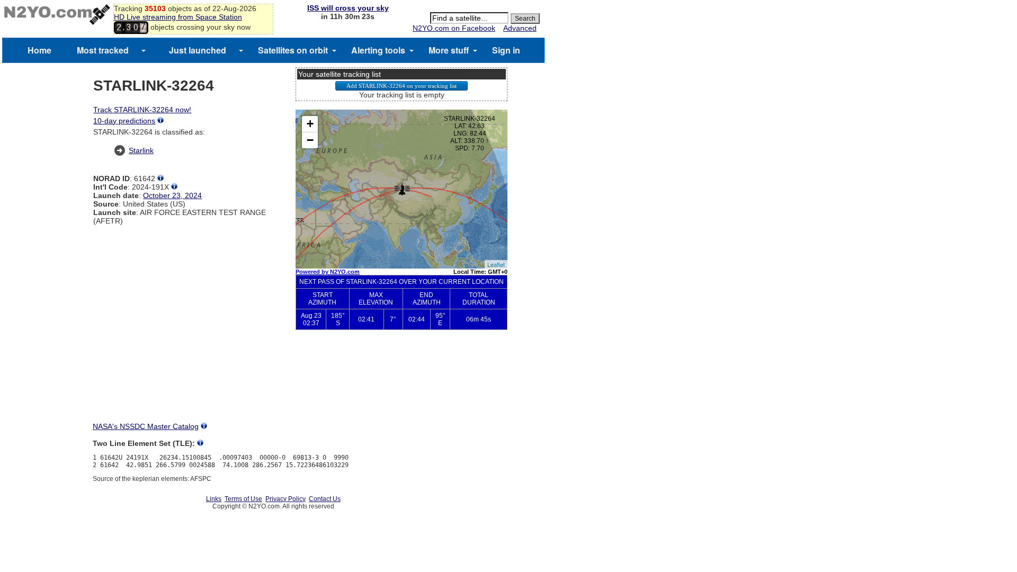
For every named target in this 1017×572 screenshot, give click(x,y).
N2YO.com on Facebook (454, 28)
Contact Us (325, 499)
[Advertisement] (401, 384)
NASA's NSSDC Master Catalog (146, 426)
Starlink (141, 150)
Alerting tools (378, 50)
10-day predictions (124, 121)
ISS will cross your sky (348, 8)
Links (213, 499)
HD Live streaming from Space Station (178, 17)
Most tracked (103, 50)
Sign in (506, 50)
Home (39, 50)
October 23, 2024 (172, 195)
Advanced (520, 28)
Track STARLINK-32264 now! (142, 109)
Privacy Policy (285, 499)
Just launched (197, 50)
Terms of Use (243, 499)
